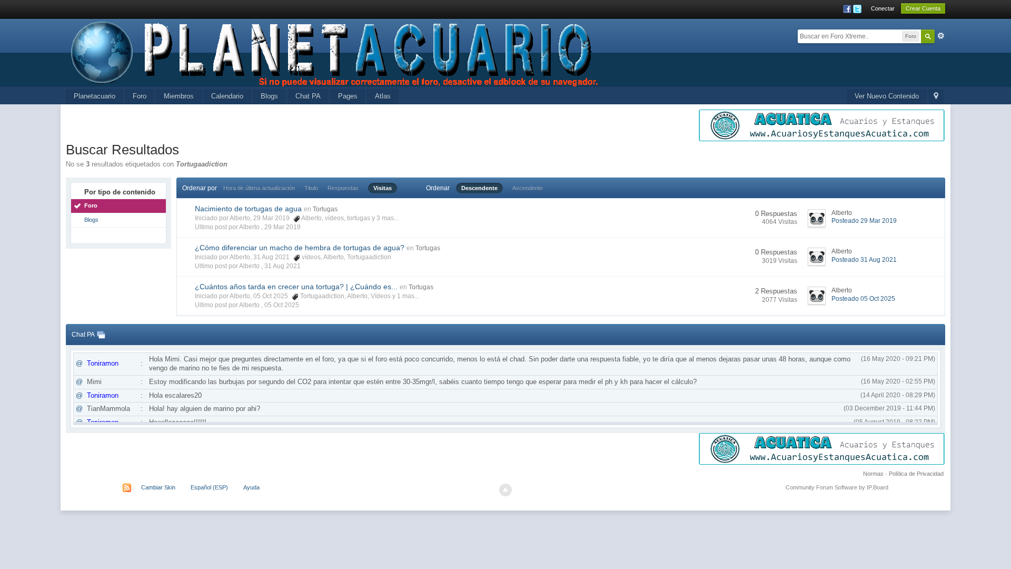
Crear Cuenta (923, 8)
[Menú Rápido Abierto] (936, 96)
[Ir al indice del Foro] (335, 52)
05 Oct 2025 (281, 305)
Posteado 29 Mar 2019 (864, 220)
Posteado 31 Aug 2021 (864, 259)
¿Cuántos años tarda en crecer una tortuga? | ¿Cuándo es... (296, 286)
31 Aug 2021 (282, 266)
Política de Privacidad (916, 473)
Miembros (179, 96)
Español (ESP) (209, 487)
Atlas (383, 96)
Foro (139, 96)
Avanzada (941, 36)
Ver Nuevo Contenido (887, 96)
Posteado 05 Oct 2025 (863, 298)
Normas (873, 473)
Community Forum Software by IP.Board (837, 487)
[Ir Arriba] (505, 490)
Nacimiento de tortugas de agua (248, 208)
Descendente (479, 188)
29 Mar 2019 (282, 227)
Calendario (227, 96)
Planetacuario (94, 96)
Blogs (269, 96)
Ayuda (251, 487)
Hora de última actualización (259, 188)
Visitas (382, 188)
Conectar (883, 8)
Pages (348, 96)
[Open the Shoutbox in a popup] (101, 334)
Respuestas (343, 188)
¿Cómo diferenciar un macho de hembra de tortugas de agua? (299, 247)
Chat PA (308, 96)
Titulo (311, 188)
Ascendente (527, 188)
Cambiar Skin (158, 487)
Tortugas (325, 209)
